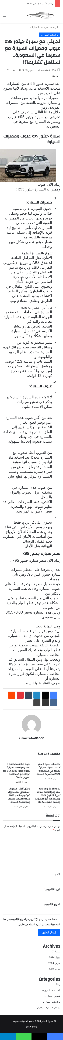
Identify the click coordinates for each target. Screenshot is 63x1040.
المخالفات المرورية (51, 990)
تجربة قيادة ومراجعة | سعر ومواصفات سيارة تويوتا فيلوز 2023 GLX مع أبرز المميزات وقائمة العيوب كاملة (16, 771)
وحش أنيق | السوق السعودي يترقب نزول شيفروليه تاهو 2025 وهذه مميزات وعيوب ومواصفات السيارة (19, 795)
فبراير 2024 (54, 968)
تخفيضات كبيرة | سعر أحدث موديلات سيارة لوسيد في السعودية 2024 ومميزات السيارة (48, 769)
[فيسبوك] (53, 695)
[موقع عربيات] (40, 15)
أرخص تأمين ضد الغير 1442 (40, 3)
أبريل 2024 (54, 957)
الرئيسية (54, 27)
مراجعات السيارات (39, 27)
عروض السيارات (52, 995)
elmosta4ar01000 (47, 70)
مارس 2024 (54, 963)
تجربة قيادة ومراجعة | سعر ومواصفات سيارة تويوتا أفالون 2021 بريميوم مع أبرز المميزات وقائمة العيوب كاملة (47, 795)
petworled (31, 1026)
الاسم (56, 874)
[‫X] (45, 695)
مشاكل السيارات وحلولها (48, 1007)
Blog (58, 984)
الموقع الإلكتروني (52, 904)
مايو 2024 (55, 951)
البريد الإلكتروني (51, 889)
